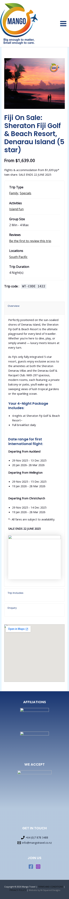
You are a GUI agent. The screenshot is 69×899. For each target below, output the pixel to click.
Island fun (16, 209)
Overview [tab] (14, 306)
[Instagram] (38, 866)
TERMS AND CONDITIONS (50, 886)
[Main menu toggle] (63, 23)
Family (13, 193)
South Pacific (18, 257)
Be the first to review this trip (30, 241)
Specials (25, 193)
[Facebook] (30, 866)
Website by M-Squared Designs (44, 890)
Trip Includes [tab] (15, 593)
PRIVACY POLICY (18, 890)
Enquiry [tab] (12, 608)
